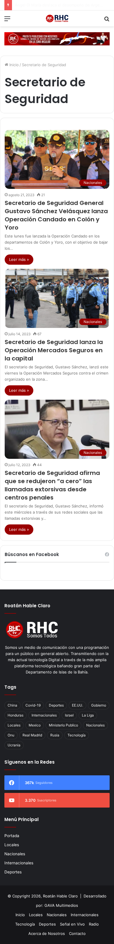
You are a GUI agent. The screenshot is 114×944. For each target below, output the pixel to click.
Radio (94, 924)
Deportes (56, 705)
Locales (14, 725)
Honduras (15, 715)
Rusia (54, 735)
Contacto (77, 933)
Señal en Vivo (72, 924)
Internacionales (44, 715)
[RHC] (57, 18)
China (12, 705)
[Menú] (7, 20)
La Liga (88, 715)
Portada (11, 835)
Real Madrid (32, 735)
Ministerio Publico (63, 725)
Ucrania (14, 745)
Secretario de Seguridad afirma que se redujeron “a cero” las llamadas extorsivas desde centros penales (52, 485)
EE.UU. (77, 705)
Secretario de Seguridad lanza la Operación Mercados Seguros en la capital (54, 350)
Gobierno (98, 705)
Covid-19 (33, 705)
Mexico (35, 725)
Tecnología (77, 735)
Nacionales (95, 725)
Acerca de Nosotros (46, 933)
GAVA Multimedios (61, 905)
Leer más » (19, 259)
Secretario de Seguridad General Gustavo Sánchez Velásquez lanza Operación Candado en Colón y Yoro (56, 215)
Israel (69, 715)
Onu (11, 735)
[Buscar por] (107, 20)
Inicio (13, 64)
